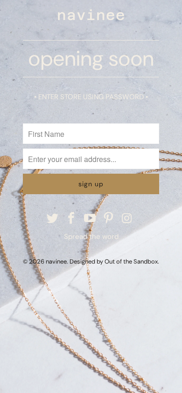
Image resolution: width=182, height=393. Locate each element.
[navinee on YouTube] (90, 219)
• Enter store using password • (91, 97)
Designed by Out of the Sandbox (114, 261)
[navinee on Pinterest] (109, 219)
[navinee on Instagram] (127, 219)
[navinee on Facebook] (71, 219)
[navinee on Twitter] (53, 219)
